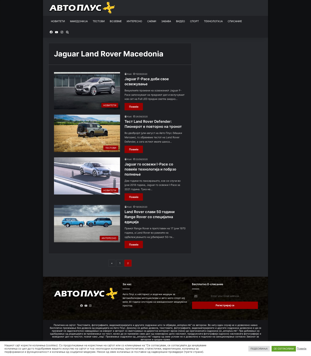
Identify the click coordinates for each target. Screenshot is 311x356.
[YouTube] (86, 306)
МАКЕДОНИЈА (79, 21)
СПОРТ (194, 21)
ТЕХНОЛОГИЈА (213, 21)
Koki (129, 74)
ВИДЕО (180, 21)
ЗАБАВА (166, 21)
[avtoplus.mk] (82, 8)
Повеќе (133, 106)
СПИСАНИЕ (235, 21)
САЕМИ (151, 21)
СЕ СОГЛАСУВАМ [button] (284, 348)
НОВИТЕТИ (58, 21)
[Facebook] (82, 306)
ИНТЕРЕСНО (134, 21)
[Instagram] (90, 306)
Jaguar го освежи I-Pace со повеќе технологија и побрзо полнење (150, 169)
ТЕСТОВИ (99, 21)
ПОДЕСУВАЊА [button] (259, 348)
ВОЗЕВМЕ (116, 21)
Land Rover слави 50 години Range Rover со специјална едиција (150, 217)
